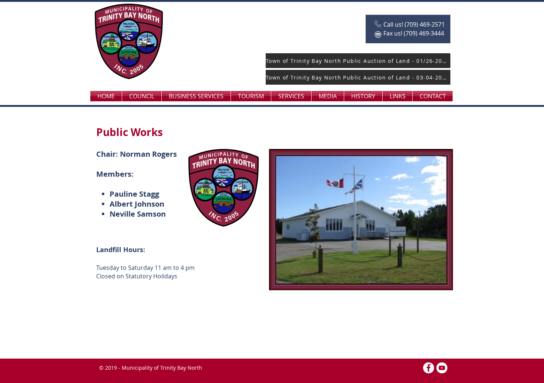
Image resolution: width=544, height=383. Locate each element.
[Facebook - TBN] (428, 367)
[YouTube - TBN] (441, 367)
